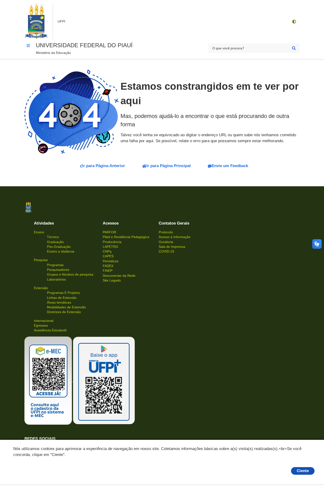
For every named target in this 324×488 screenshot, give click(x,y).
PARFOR (109, 232)
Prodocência (112, 242)
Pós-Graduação (59, 247)
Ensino (39, 232)
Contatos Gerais (174, 223)
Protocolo (166, 232)
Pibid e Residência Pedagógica (126, 237)
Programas (55, 265)
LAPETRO (110, 247)
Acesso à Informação (174, 237)
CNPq (107, 251)
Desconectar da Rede (119, 275)
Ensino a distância (60, 251)
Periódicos (110, 261)
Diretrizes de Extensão (64, 312)
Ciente (303, 471)
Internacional (43, 321)
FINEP (107, 270)
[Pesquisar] (294, 48)
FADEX (108, 266)
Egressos (41, 325)
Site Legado (112, 280)
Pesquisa (41, 260)
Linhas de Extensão (62, 298)
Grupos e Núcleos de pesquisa (70, 274)
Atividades (44, 223)
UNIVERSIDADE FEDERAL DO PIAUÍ (84, 45)
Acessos (111, 223)
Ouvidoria (166, 242)
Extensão (41, 288)
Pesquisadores (58, 270)
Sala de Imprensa (172, 247)
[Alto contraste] (294, 21)
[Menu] (28, 45)
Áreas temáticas (59, 302)
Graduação (55, 242)
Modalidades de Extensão (66, 307)
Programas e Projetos (63, 293)
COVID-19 (166, 251)
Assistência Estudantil (50, 330)
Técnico (53, 237)
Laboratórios (56, 279)
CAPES (108, 256)
